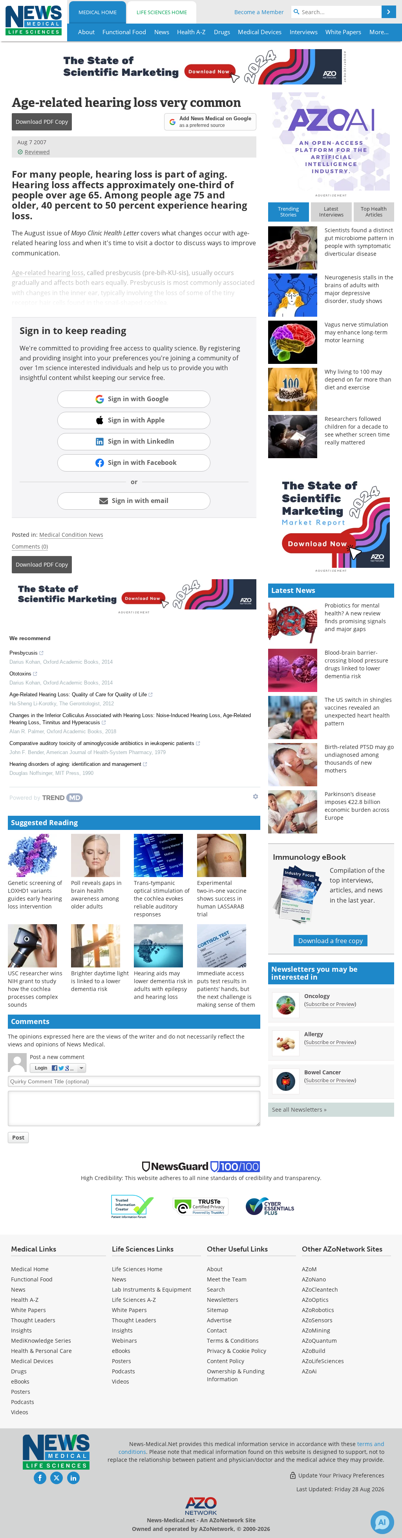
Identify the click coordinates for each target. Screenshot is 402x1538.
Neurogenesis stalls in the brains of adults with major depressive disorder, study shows (359, 289)
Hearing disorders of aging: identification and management (75, 764)
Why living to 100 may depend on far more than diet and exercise (358, 379)
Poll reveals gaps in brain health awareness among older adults (96, 894)
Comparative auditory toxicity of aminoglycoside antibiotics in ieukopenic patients (101, 743)
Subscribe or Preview (330, 1004)
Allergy (313, 1034)
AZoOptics (315, 1299)
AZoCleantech (320, 1289)
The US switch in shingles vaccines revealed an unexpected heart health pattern (358, 711)
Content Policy (225, 1361)
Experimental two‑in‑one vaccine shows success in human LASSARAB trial (222, 898)
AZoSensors (317, 1320)
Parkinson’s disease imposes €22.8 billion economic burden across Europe (357, 805)
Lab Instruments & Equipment (151, 1289)
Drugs (19, 1371)
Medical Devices (32, 1361)
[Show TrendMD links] (255, 796)
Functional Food (32, 1279)
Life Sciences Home (162, 12)
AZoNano (314, 1279)
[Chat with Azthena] (382, 1522)
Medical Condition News (71, 534)
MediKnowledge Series (41, 1340)
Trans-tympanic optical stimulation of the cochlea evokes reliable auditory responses (162, 898)
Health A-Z (24, 1299)
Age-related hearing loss (48, 272)
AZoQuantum (319, 1340)
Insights (21, 1330)
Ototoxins (20, 674)
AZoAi (309, 1371)
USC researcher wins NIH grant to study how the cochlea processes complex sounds (35, 988)
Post (18, 1137)
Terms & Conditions (233, 1340)
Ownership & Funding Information (236, 1375)
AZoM (309, 1269)
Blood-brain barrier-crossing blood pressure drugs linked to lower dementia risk (356, 664)
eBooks (20, 1381)
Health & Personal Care (41, 1350)
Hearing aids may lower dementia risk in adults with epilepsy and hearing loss (163, 984)
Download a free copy (330, 940)
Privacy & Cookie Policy (236, 1350)
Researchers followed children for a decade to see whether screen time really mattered (357, 430)
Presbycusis (23, 653)
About (215, 1269)
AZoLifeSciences (323, 1361)
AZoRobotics (318, 1310)
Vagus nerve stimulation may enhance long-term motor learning (356, 332)
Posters (20, 1391)
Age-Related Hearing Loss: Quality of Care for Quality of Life (78, 694)
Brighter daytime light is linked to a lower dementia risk (100, 981)
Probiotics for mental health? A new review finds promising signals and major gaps (355, 617)
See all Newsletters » (299, 1109)
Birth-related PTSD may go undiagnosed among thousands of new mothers (359, 758)
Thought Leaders (33, 1320)
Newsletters (222, 1299)
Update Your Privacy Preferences (340, 1475)
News (18, 1289)
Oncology (317, 996)
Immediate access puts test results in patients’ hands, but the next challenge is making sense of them (226, 988)
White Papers (28, 1310)
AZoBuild (313, 1350)
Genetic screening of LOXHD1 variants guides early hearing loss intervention (35, 894)
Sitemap (217, 1310)
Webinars (124, 1340)
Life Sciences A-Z (134, 1299)
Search (216, 1289)
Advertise (219, 1320)
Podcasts (22, 1402)
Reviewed (37, 152)
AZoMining (316, 1330)
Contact (217, 1330)
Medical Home (98, 12)
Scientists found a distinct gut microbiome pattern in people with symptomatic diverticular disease (359, 241)
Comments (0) (30, 546)
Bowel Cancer (322, 1072)
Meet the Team (227, 1279)
